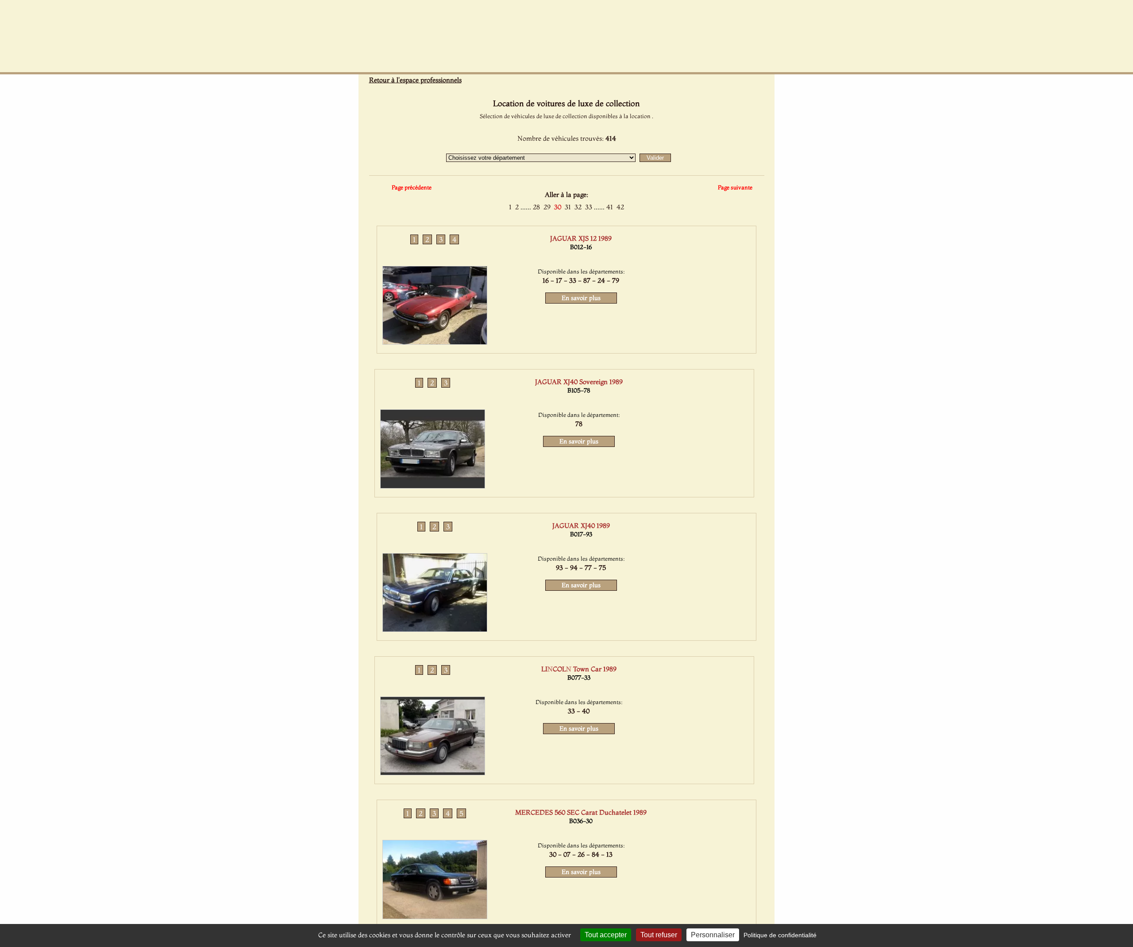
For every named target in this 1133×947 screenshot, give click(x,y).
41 (610, 207)
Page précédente (412, 187)
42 (620, 207)
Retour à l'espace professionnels (415, 80)
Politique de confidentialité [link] (780, 935)
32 (578, 207)
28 (536, 207)
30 (557, 207)
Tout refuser (658, 935)
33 (588, 207)
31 (568, 207)
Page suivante (735, 187)
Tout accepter (606, 935)
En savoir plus (581, 298)
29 (547, 207)
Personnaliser (713, 935)
